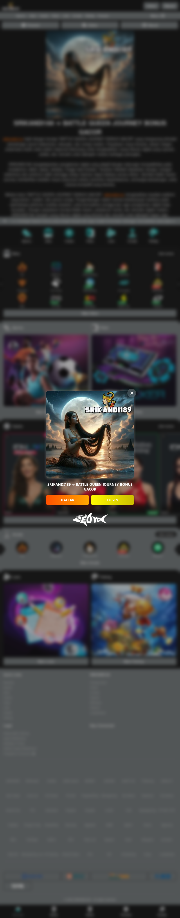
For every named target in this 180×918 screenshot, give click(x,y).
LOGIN (112, 500)
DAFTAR (67, 500)
